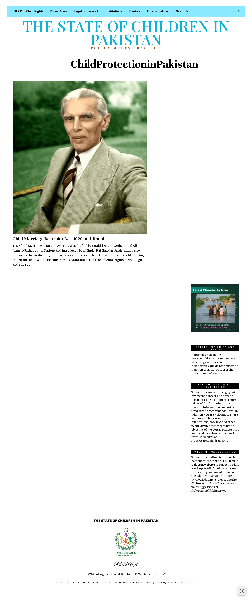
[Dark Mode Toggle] (241, 590)
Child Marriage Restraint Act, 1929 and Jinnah (59, 238)
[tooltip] (117, 564)
